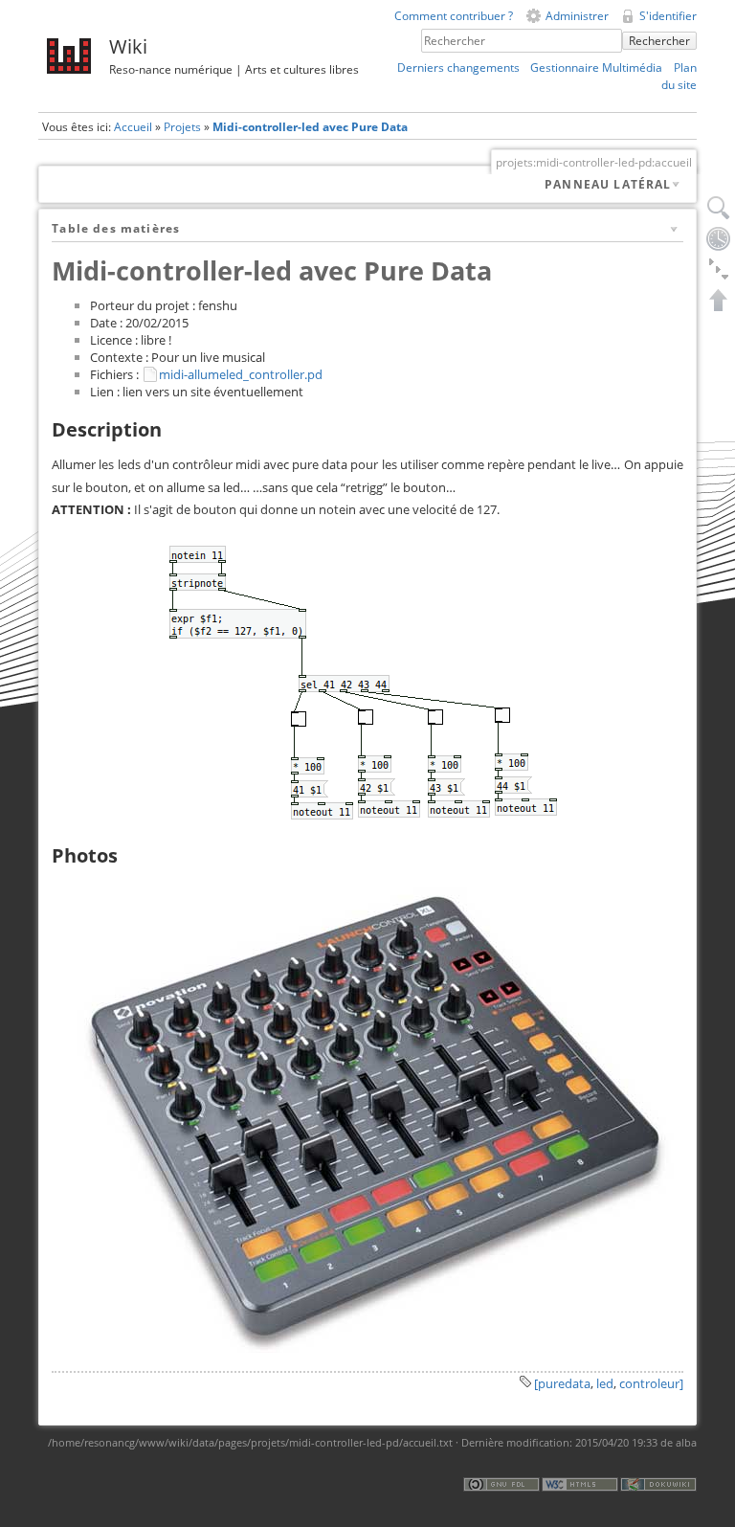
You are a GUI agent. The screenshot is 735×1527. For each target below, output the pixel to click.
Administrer (577, 16)
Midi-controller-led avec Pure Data (310, 127)
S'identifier (668, 16)
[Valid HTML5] (580, 1483)
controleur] (651, 1383)
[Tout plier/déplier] (718, 269)
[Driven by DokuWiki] (658, 1483)
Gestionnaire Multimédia (596, 67)
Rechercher (659, 41)
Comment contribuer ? (453, 16)
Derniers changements (458, 67)
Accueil (133, 127)
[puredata (562, 1383)
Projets (182, 127)
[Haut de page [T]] (718, 299)
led (604, 1383)
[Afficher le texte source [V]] (718, 207)
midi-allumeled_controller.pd (241, 374)
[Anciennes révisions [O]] (718, 238)
